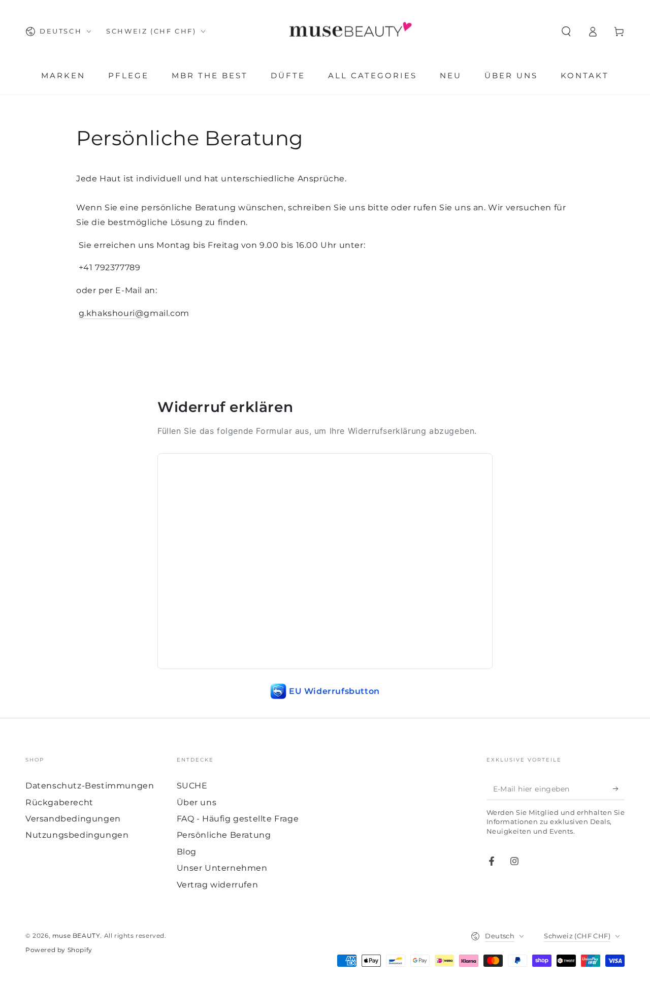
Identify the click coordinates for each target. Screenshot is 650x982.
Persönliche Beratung (224, 835)
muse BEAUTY (76, 935)
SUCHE (192, 785)
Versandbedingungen (73, 818)
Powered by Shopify (58, 950)
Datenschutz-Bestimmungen (89, 785)
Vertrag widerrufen (217, 885)
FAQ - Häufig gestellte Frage (238, 818)
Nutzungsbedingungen (76, 835)
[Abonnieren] (619, 788)
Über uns (197, 802)
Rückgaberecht (59, 802)
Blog (187, 852)
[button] (566, 31)
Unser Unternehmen (222, 868)
